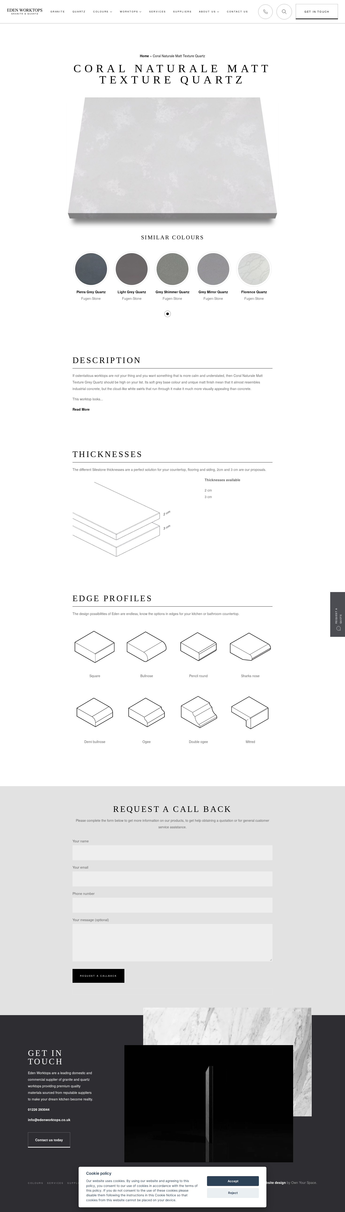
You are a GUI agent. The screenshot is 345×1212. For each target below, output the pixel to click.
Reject (233, 1193)
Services (157, 11)
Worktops (129, 11)
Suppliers (182, 11)
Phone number (84, 893)
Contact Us (237, 11)
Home (144, 55)
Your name (81, 841)
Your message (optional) (91, 919)
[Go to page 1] (167, 314)
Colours (101, 11)
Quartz (79, 11)
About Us (207, 11)
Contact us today (49, 1139)
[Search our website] (285, 11)
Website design (273, 1182)
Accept (233, 1181)
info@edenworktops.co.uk (49, 1119)
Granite (57, 11)
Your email (80, 867)
